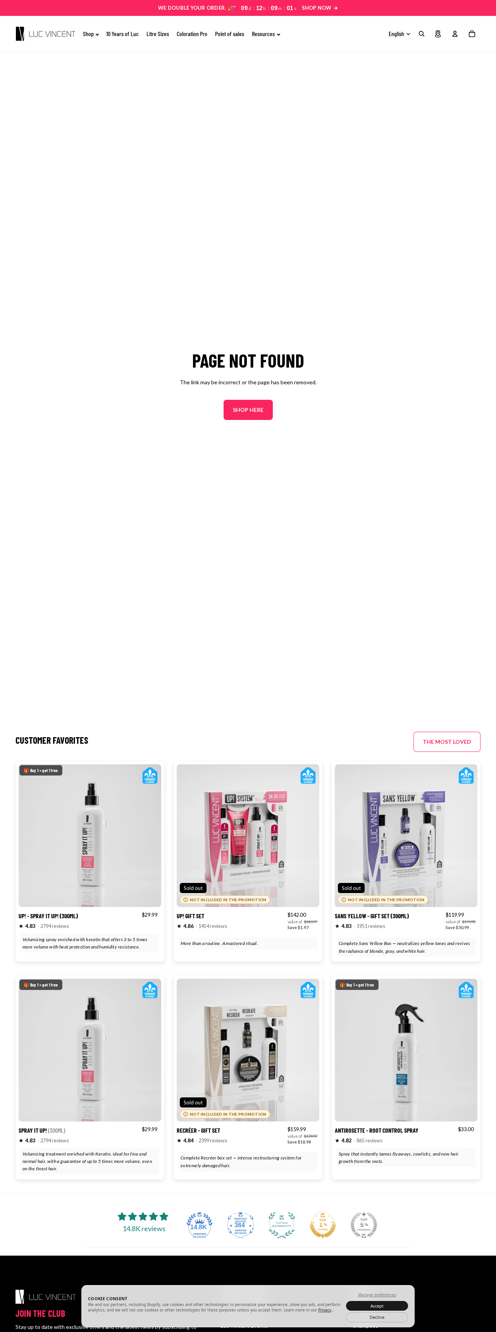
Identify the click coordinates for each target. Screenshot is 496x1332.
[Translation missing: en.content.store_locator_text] (437, 33)
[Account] (454, 33)
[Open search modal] (421, 33)
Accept (377, 1306)
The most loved (447, 741)
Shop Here (248, 409)
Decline (377, 1317)
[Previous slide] (30, 835)
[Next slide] (149, 835)
